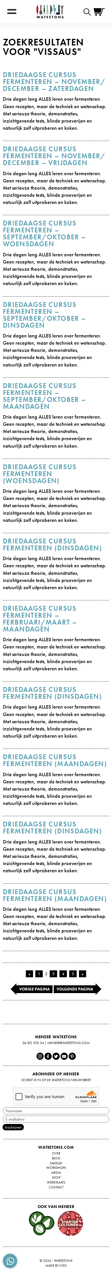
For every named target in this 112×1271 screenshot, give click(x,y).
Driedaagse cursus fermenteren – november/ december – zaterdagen (54, 81)
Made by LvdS (56, 1265)
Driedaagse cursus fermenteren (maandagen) (55, 760)
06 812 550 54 (33, 1043)
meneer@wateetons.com (68, 1043)
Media (56, 1172)
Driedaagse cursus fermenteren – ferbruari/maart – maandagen (40, 618)
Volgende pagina (75, 989)
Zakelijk (56, 1163)
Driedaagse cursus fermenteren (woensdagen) (40, 473)
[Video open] (89, 12)
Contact (56, 1187)
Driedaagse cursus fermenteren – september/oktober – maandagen (44, 396)
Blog (56, 1158)
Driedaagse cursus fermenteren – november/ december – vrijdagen (54, 155)
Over (56, 1153)
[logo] (49, 11)
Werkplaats (56, 1182)
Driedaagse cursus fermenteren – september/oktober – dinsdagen (44, 315)
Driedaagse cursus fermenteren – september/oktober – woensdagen (44, 233)
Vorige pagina (34, 989)
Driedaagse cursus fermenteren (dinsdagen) (52, 544)
